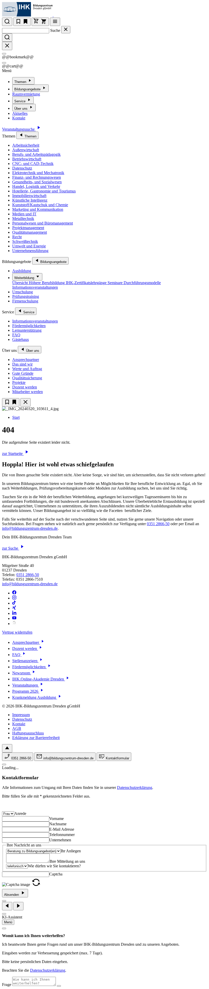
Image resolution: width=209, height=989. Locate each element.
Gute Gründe (22, 373)
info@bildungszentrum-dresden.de (30, 528)
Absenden (12, 895)
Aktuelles (20, 113)
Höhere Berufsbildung (47, 283)
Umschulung (22, 292)
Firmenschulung (25, 301)
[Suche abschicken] (7, 37)
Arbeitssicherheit (25, 145)
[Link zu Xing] (14, 608)
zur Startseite (13, 453)
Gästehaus (20, 339)
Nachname (58, 824)
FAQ (16, 335)
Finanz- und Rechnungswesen (36, 177)
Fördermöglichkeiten (29, 326)
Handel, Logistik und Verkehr (36, 186)
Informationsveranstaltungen (35, 287)
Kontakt (18, 118)
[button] (36, 884)
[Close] (4, 53)
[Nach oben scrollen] (7, 748)
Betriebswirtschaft (26, 159)
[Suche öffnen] (7, 22)
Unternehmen (60, 840)
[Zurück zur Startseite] (56, 15)
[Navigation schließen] (25, 402)
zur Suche (10, 548)
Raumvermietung (26, 94)
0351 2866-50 (158, 524)
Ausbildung (21, 271)
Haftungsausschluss (28, 733)
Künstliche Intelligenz (29, 200)
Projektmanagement (28, 228)
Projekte (18, 382)
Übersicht (20, 283)
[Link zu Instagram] (14, 598)
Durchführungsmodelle (142, 283)
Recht (17, 237)
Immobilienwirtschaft (29, 195)
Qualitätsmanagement (29, 232)
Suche (55, 30)
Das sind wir (22, 364)
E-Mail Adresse (61, 829)
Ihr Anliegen (71, 851)
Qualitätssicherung (27, 378)
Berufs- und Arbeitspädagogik (36, 154)
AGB (16, 728)
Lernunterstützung (27, 330)
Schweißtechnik (25, 241)
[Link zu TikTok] (14, 603)
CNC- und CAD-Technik (33, 163)
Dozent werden (24, 387)
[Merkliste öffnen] (22, 22)
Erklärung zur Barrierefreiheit (36, 737)
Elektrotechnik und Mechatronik (38, 173)
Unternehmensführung (30, 250)
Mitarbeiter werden (27, 391)
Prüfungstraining (25, 296)
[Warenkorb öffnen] (40, 22)
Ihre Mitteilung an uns (67, 861)
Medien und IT (24, 214)
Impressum (21, 715)
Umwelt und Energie (29, 246)
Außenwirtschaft (25, 150)
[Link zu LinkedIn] (14, 613)
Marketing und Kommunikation (37, 209)
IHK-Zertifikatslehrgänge (87, 283)
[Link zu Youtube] (14, 618)
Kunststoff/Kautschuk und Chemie (40, 205)
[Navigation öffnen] (55, 22)
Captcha (55, 874)
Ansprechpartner (25, 359)
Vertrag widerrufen (17, 632)
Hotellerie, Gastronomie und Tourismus (44, 191)
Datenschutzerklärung (134, 787)
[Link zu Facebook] (14, 593)
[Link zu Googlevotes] (14, 623)
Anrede (20, 813)
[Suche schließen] (65, 29)
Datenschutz (22, 168)
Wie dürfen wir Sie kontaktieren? (54, 866)
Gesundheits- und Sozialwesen (37, 182)
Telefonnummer (62, 834)
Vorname (56, 818)
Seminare (116, 283)
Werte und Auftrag (27, 369)
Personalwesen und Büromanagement (42, 223)
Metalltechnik (23, 218)
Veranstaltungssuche (19, 129)
